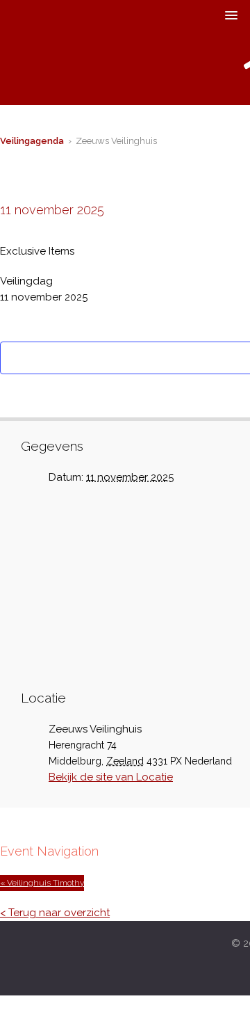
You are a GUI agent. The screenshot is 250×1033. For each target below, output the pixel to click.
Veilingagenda (32, 141)
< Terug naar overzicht (55, 912)
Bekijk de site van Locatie (111, 777)
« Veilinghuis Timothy (42, 883)
